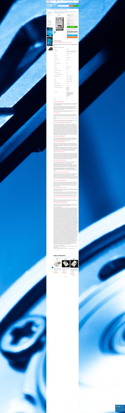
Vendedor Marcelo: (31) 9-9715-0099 (120, 409)
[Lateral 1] (50, 31)
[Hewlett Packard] (60, 15)
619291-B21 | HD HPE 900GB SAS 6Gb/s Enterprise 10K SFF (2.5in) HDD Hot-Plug (65, 269)
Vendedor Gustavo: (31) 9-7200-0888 (120, 408)
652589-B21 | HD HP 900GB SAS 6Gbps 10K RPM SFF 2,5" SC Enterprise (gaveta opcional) (57, 269)
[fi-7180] (50, 48)
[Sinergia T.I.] (51, 5)
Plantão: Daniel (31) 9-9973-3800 (120, 410)
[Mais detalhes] (57, 264)
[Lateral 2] (50, 41)
